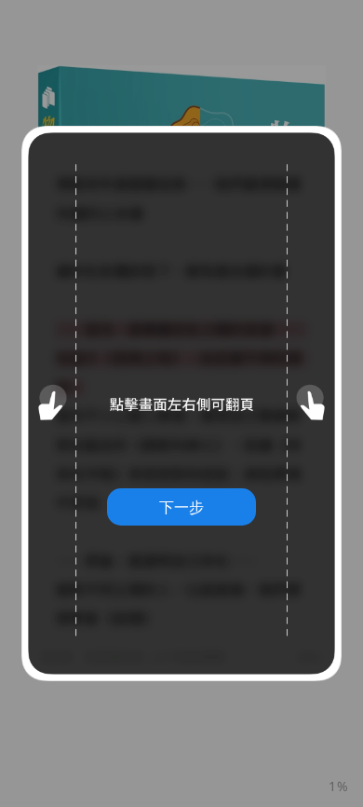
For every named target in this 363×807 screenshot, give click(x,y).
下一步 (181, 507)
